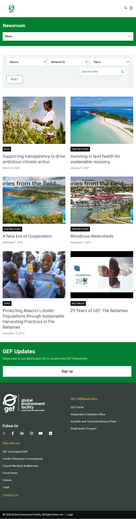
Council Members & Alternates (20, 466)
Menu (8, 36)
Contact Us (10, 495)
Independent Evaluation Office (88, 414)
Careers (7, 480)
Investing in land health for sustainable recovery (95, 159)
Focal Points (10, 473)
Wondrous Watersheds (91, 236)
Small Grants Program (84, 429)
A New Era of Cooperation (27, 236)
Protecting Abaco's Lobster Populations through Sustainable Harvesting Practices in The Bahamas (33, 319)
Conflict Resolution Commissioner (23, 459)
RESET (14, 79)
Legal (6, 487)
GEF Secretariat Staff (15, 452)
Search (125, 7)
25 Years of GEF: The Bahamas (99, 311)
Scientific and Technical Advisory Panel (93, 421)
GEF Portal (77, 407)
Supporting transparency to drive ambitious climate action (34, 159)
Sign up (67, 371)
